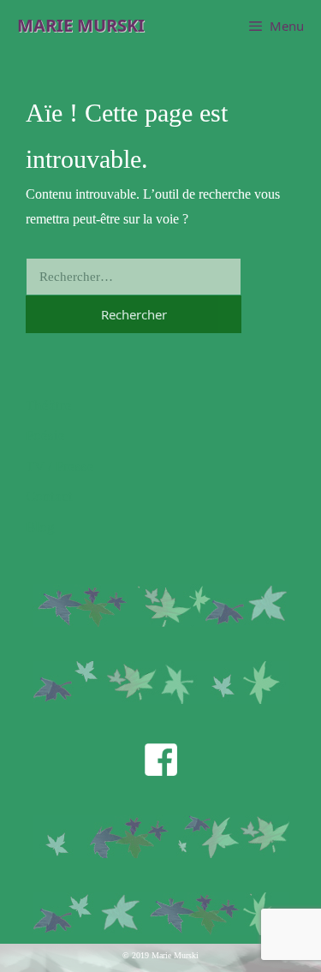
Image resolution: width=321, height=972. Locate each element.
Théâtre (49, 405)
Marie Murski (81, 25)
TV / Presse (60, 466)
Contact (49, 496)
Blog (40, 527)
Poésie (45, 435)
